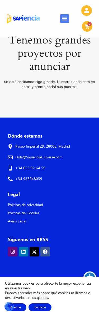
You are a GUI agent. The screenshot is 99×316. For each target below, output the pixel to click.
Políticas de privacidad (25, 204)
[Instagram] (12, 251)
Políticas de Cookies (23, 212)
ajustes (42, 297)
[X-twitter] (34, 251)
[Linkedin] (23, 251)
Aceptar (15, 307)
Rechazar (40, 307)
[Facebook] (45, 251)
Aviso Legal (17, 220)
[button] (64, 18)
